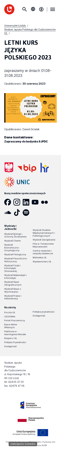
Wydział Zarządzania (44, 239)
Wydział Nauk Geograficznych (13, 283)
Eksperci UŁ (10, 338)
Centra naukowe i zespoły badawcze (43, 252)
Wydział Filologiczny (15, 254)
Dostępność (10, 346)
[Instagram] (18, 202)
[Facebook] (8, 202)
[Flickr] (45, 202)
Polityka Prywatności (15, 342)
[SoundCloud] (8, 212)
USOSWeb (9, 316)
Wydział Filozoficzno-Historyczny (16, 260)
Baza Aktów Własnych (10, 326)
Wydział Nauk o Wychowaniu (12, 290)
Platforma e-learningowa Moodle (15, 333)
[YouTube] (36, 202)
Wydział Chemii (12, 240)
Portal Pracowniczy (14, 320)
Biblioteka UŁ (40, 257)
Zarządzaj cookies (22, 444)
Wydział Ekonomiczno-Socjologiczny (12, 247)
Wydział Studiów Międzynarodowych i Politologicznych (44, 233)
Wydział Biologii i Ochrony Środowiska (15, 235)
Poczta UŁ (9, 312)
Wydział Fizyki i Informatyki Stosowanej (12, 268)
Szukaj (24, 9)
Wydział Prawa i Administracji (12, 297)
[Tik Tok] (18, 212)
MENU (52, 9)
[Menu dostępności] (41, 9)
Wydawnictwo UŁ (42, 261)
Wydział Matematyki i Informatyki (15, 276)
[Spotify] (27, 212)
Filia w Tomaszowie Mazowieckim (43, 245)
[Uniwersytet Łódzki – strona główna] (9, 9)
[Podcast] (36, 212)
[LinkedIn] (27, 202)
